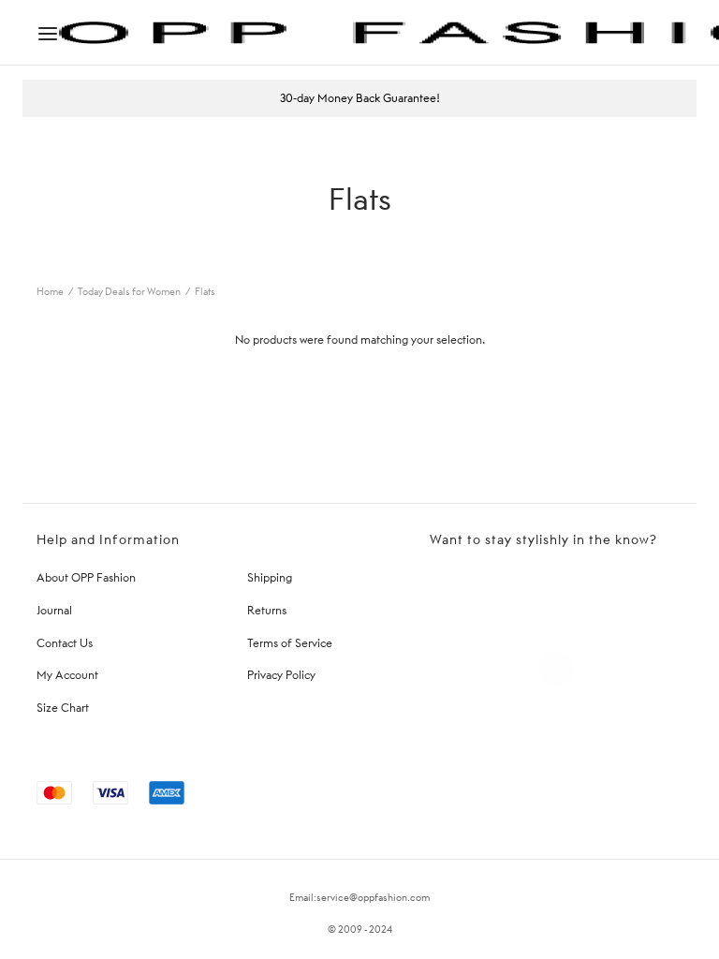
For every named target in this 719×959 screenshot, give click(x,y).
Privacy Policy (281, 675)
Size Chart (63, 708)
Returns (266, 610)
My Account (67, 675)
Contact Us (65, 643)
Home (50, 291)
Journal (54, 610)
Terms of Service (289, 643)
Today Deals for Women (129, 291)
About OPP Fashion (86, 577)
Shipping (269, 577)
